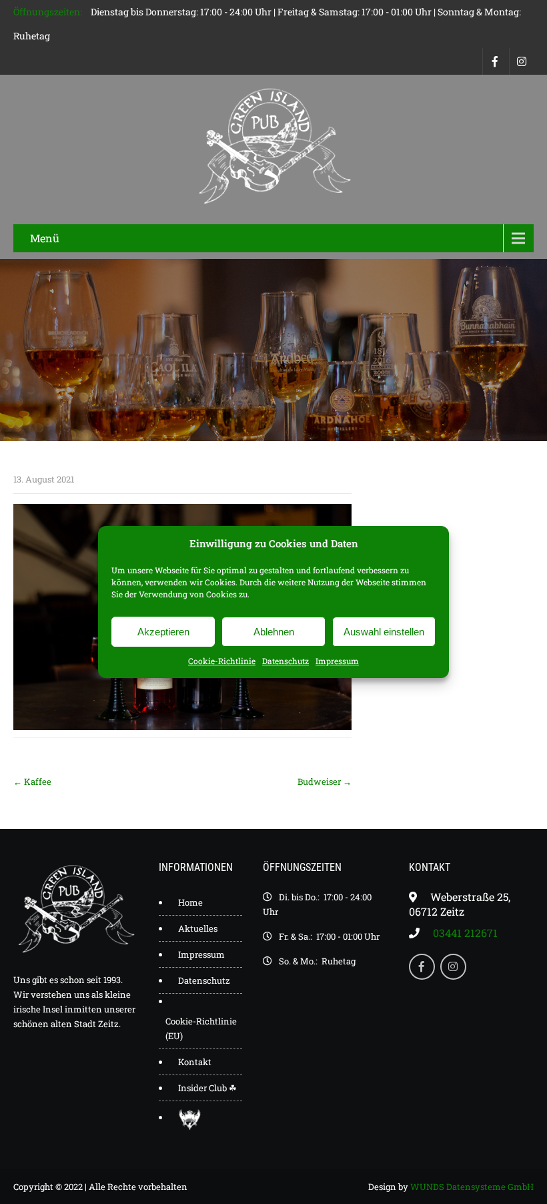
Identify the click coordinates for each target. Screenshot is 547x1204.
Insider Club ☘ (207, 1088)
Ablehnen (273, 631)
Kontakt (194, 1062)
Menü (44, 238)
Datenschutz (285, 660)
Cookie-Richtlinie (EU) (201, 1028)
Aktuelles (197, 928)
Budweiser (325, 782)
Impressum (337, 660)
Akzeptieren (163, 631)
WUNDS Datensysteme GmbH (472, 1187)
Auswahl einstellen (384, 631)
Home (190, 902)
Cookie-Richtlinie (221, 660)
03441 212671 (465, 933)
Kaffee (32, 782)
